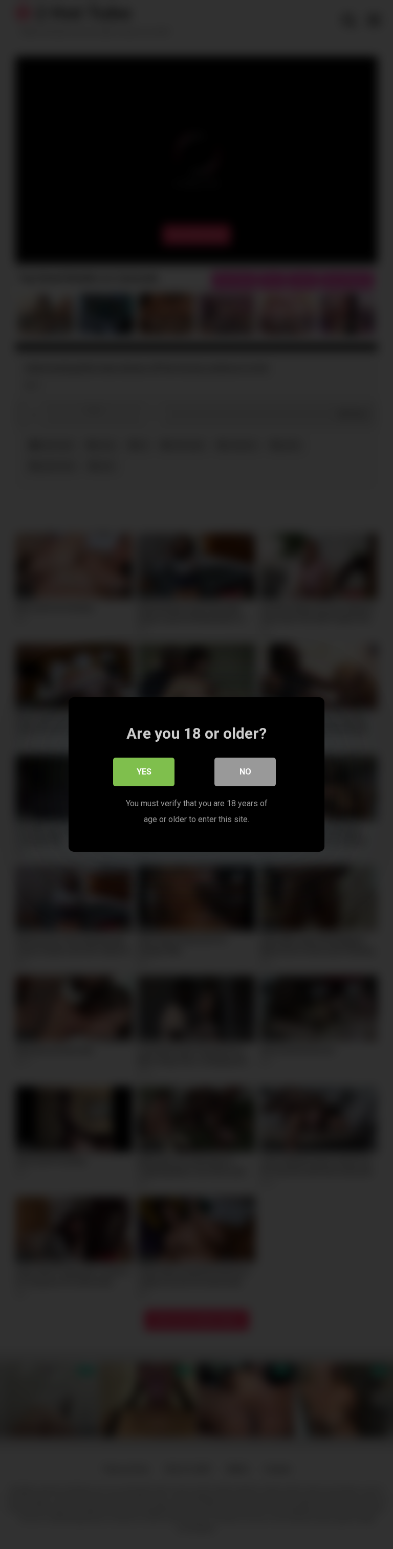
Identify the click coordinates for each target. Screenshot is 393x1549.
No (245, 772)
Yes (144, 772)
